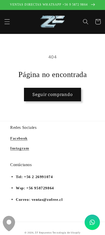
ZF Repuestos (43, 232)
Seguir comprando (52, 94)
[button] (7, 22)
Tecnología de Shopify (66, 232)
